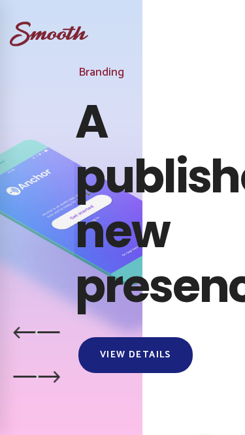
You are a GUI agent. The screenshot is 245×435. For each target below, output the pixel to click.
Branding (101, 72)
